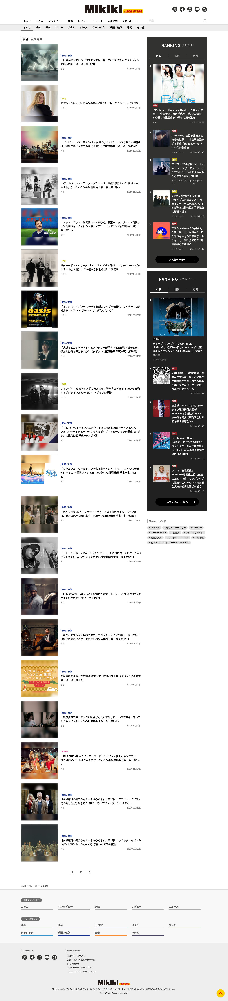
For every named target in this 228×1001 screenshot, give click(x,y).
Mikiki (23, 886)
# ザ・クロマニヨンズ (177, 537)
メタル (71, 27)
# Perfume (154, 527)
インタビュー (55, 21)
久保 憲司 (45, 886)
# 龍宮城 (175, 532)
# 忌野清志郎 (155, 537)
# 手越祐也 (198, 537)
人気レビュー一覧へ (177, 501)
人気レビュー (130, 21)
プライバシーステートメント (80, 967)
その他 (141, 27)
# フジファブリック (193, 532)
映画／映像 (116, 27)
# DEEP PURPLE (157, 532)
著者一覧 (33, 886)
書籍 (129, 27)
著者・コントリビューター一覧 (81, 960)
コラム (39, 21)
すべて (27, 27)
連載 (70, 21)
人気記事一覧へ (177, 259)
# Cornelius (196, 527)
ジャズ (83, 27)
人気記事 (113, 21)
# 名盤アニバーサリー (175, 527)
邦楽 (38, 27)
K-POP (59, 27)
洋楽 (47, 27)
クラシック (98, 27)
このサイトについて (76, 956)
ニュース (98, 21)
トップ (27, 21)
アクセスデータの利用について (81, 971)
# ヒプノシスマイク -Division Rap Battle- (169, 542)
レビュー (83, 21)
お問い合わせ (73, 964)
